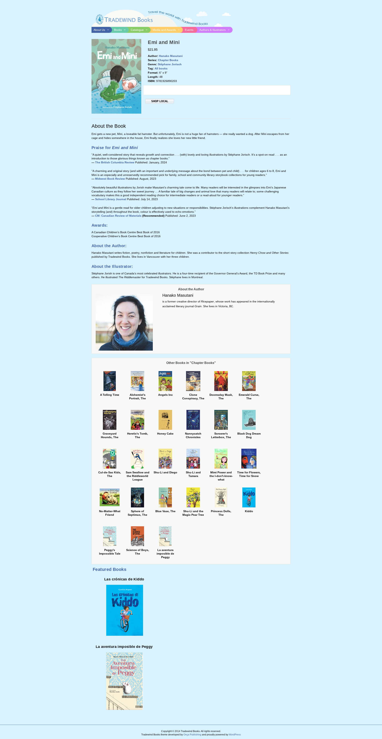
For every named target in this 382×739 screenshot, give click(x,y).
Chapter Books (168, 60)
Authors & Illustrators (212, 29)
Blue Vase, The (165, 511)
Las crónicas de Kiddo (124, 579)
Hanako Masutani (171, 56)
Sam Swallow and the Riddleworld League (137, 476)
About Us (99, 29)
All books (161, 68)
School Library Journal (110, 199)
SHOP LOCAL (159, 101)
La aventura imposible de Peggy (165, 553)
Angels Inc (165, 394)
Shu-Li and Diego (165, 472)
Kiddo (249, 511)
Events (189, 29)
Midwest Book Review (110, 178)
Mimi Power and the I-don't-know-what (221, 476)
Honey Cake (165, 433)
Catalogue (137, 29)
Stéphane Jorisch (170, 64)
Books (118, 29)
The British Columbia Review (114, 162)
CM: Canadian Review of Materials (118, 215)
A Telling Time (109, 394)
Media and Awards (164, 29)
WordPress (235, 734)
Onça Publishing (192, 734)
